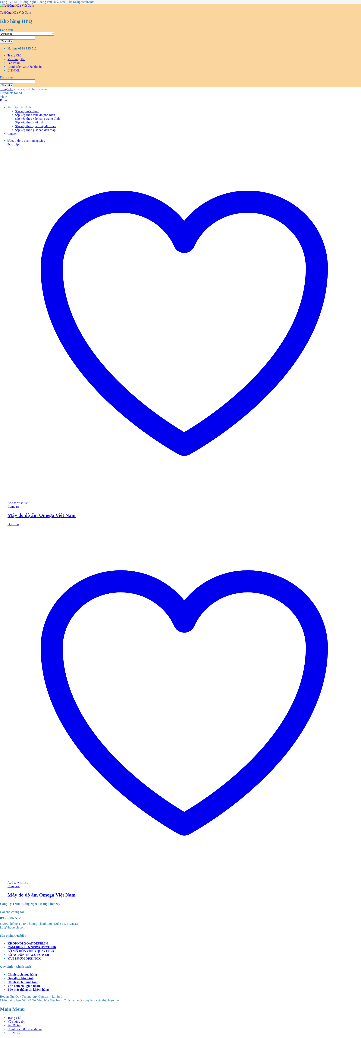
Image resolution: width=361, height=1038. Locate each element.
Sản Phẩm (14, 63)
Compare (14, 506)
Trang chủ (6, 89)
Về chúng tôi (16, 59)
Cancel (12, 133)
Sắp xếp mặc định (27, 111)
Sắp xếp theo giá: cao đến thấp (35, 130)
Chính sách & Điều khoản (25, 66)
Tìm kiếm (7, 41)
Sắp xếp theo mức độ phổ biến (35, 115)
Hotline (12, 48)
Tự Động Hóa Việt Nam (15, 12)
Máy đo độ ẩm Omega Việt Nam (42, 515)
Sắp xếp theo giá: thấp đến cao (35, 126)
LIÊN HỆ (14, 70)
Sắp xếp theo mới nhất (30, 122)
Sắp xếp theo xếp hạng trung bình (37, 118)
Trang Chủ (14, 55)
